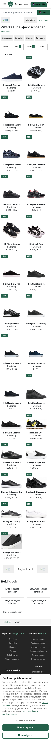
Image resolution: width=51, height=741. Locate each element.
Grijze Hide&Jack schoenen (38, 602)
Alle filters (43, 20)
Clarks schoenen (38, 647)
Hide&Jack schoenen (12, 612)
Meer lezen (5, 31)
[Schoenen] (5, 20)
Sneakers (40, 38)
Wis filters (30, 20)
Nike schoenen (38, 639)
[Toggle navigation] (5, 4)
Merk (17, 47)
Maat (5, 47)
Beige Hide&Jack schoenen (12, 602)
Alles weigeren (25, 735)
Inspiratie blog (38, 672)
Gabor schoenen (38, 659)
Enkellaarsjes (12, 655)
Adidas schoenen (38, 643)
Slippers (12, 647)
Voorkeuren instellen (25, 720)
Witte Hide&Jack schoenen (12, 590)
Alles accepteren (25, 727)
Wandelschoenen (12, 659)
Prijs (42, 47)
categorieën (18, 633)
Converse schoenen (38, 651)
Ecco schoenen (38, 655)
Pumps (13, 651)
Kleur (30, 47)
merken (43, 633)
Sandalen (13, 643)
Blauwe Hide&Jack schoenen (38, 590)
